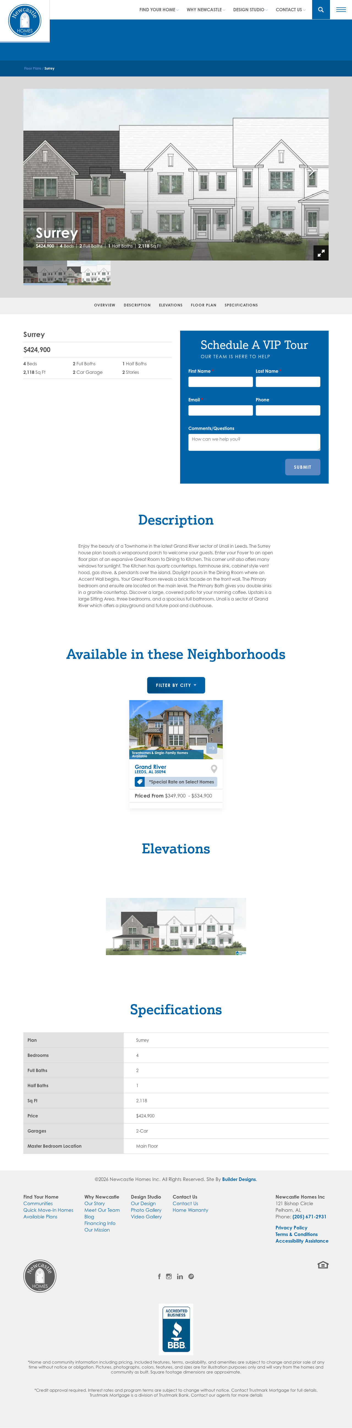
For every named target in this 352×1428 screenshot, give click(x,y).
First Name (201, 371)
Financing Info (100, 1223)
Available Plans (40, 1216)
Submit (303, 467)
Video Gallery (146, 1216)
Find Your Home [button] (157, 9)
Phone (262, 399)
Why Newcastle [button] (204, 9)
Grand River (150, 768)
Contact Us (185, 1203)
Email (195, 399)
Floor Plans (32, 68)
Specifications (241, 305)
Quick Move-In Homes (48, 1210)
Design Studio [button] (248, 9)
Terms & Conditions (297, 1234)
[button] (321, 9)
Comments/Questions (211, 428)
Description (137, 305)
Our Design (143, 1203)
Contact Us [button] (289, 9)
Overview (105, 305)
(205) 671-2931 (310, 1216)
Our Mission (97, 1230)
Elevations (171, 305)
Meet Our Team (102, 1210)
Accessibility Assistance (302, 1241)
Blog (89, 1216)
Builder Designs (239, 1179)
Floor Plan (203, 305)
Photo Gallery (146, 1210)
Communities (38, 1203)
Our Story (94, 1203)
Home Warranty (190, 1210)
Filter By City (173, 685)
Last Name (268, 371)
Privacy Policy (291, 1227)
